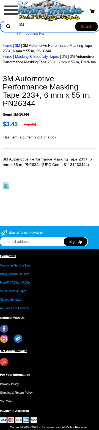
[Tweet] (6, 188)
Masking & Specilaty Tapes (37, 57)
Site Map (6, 401)
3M (17, 45)
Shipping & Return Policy (16, 392)
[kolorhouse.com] (50, 10)
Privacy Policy (9, 384)
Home (7, 45)
